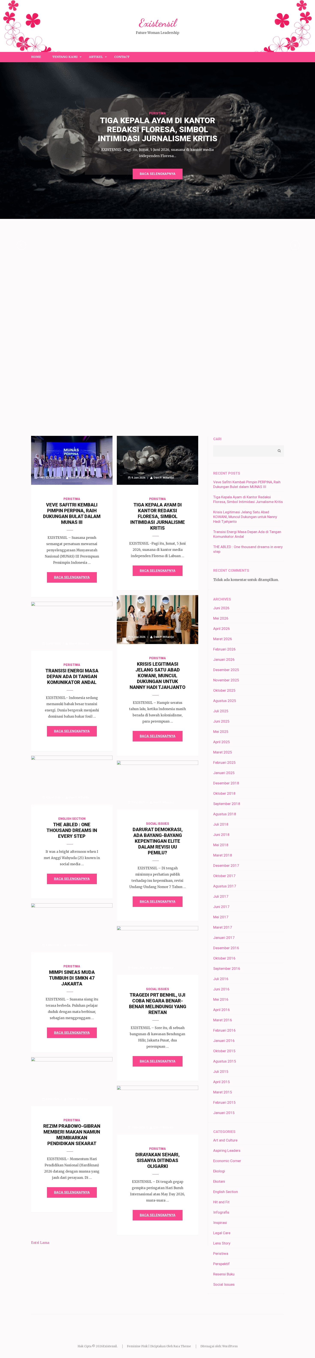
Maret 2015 (222, 1092)
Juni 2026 (221, 608)
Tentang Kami (65, 57)
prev (21, 245)
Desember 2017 (226, 865)
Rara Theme (182, 1346)
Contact (121, 57)
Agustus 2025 (224, 701)
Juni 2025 (221, 721)
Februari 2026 (224, 649)
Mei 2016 (220, 999)
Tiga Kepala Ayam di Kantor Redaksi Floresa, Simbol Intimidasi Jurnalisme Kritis (157, 516)
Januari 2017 (224, 937)
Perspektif (221, 1264)
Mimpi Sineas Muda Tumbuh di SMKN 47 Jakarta (72, 978)
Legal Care (221, 1233)
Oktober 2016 (224, 958)
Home (36, 57)
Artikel (96, 57)
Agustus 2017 (224, 886)
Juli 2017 (220, 896)
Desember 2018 (226, 783)
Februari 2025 (224, 762)
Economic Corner (227, 1161)
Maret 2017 (222, 927)
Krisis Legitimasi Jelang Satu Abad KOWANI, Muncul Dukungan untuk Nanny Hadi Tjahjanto (157, 675)
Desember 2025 (226, 670)
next (295, 245)
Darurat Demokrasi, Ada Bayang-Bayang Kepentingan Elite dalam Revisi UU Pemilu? (158, 841)
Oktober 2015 (224, 1051)
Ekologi (219, 1171)
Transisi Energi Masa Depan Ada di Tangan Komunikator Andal (71, 676)
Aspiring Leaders (226, 1150)
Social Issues (157, 823)
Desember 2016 (226, 948)
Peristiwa (157, 113)
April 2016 (221, 1010)
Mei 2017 (220, 917)
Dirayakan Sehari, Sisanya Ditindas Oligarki (157, 1160)
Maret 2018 (222, 855)
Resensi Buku (223, 1274)
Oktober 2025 (224, 690)
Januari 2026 (224, 659)
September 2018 (226, 804)
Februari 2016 (224, 1030)
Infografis (221, 1212)
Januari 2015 (224, 1113)
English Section (72, 818)
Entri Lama (40, 1243)
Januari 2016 (224, 1040)
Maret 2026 (222, 639)
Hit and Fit (221, 1202)
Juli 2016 (220, 979)
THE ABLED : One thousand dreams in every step (71, 830)
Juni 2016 (221, 989)
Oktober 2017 (224, 876)
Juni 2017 (221, 907)
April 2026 (221, 628)
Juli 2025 (220, 711)
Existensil (157, 23)
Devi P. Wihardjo (79, 477)
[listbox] (157, 245)
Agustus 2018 (224, 814)
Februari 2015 (224, 1102)
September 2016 (226, 968)
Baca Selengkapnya (158, 174)
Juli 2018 (220, 824)
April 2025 (221, 742)
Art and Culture (225, 1140)
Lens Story (221, 1243)
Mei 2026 (220, 618)
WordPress (230, 1346)
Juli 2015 (220, 1071)
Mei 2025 (220, 731)
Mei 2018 (220, 845)
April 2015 (221, 1082)
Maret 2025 (222, 752)
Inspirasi (220, 1222)
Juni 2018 (221, 834)
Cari (217, 439)
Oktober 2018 (224, 793)
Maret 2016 (222, 1020)
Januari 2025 (224, 773)
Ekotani (219, 1181)
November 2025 (226, 680)
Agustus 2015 (224, 1061)
